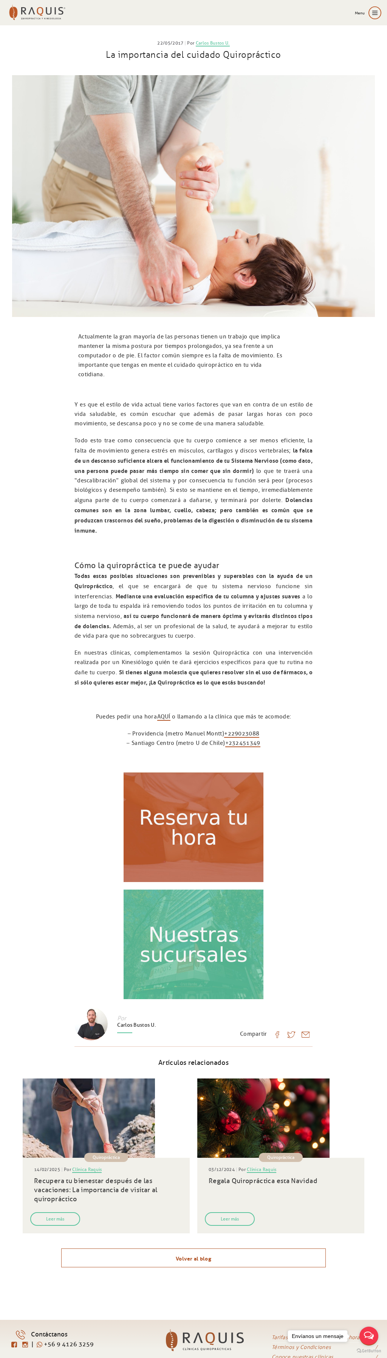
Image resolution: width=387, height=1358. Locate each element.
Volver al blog (193, 1258)
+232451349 (242, 743)
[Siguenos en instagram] (25, 1345)
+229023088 (241, 733)
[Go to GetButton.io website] (369, 1350)
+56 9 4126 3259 (68, 1344)
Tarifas (280, 1337)
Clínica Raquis (87, 1169)
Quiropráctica (106, 1157)
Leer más (55, 1219)
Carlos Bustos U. (213, 43)
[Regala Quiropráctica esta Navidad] (280, 1118)
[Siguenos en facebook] (15, 1345)
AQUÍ (163, 716)
